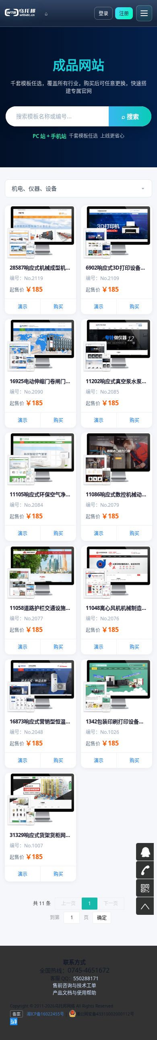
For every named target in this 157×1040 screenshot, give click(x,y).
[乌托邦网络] (20, 12)
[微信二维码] (145, 888)
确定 (102, 917)
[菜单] (144, 13)
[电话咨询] (145, 870)
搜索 (130, 116)
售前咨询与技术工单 (74, 985)
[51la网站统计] (13, 1022)
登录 (103, 13)
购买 (58, 306)
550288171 (86, 978)
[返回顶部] (145, 906)
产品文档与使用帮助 (74, 992)
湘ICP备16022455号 (44, 1014)
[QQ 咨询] (145, 852)
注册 (124, 13)
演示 (22, 306)
